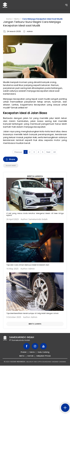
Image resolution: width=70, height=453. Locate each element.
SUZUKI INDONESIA (17, 362)
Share (12, 159)
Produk (23, 352)
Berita (17, 19)
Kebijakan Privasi (43, 356)
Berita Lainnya (35, 324)
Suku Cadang (43, 352)
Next (48, 152)
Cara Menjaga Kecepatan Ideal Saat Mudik (42, 19)
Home (9, 19)
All (54, 152)
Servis (32, 352)
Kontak (30, 356)
